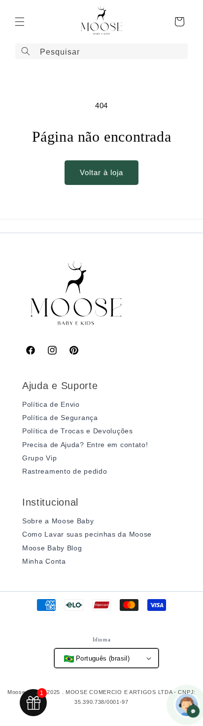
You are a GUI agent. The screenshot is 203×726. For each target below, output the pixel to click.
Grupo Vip (39, 458)
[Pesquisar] (25, 51)
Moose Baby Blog (52, 548)
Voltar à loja (101, 172)
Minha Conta (44, 561)
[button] (20, 21)
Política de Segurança (60, 418)
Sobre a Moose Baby (58, 521)
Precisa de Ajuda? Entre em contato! (85, 445)
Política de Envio (51, 404)
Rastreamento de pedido (64, 471)
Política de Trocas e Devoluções (77, 431)
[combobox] (101, 51)
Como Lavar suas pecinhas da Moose (87, 534)
